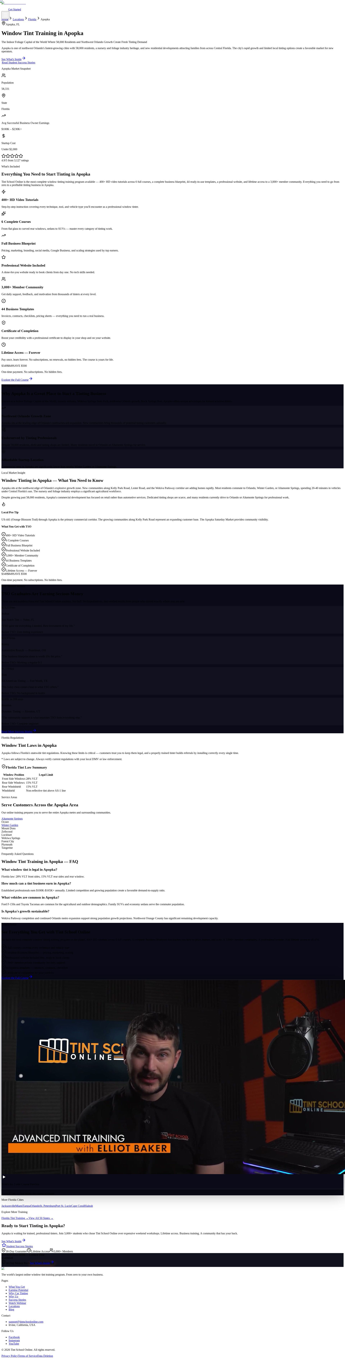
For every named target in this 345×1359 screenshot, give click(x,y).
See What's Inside (40, 1263)
